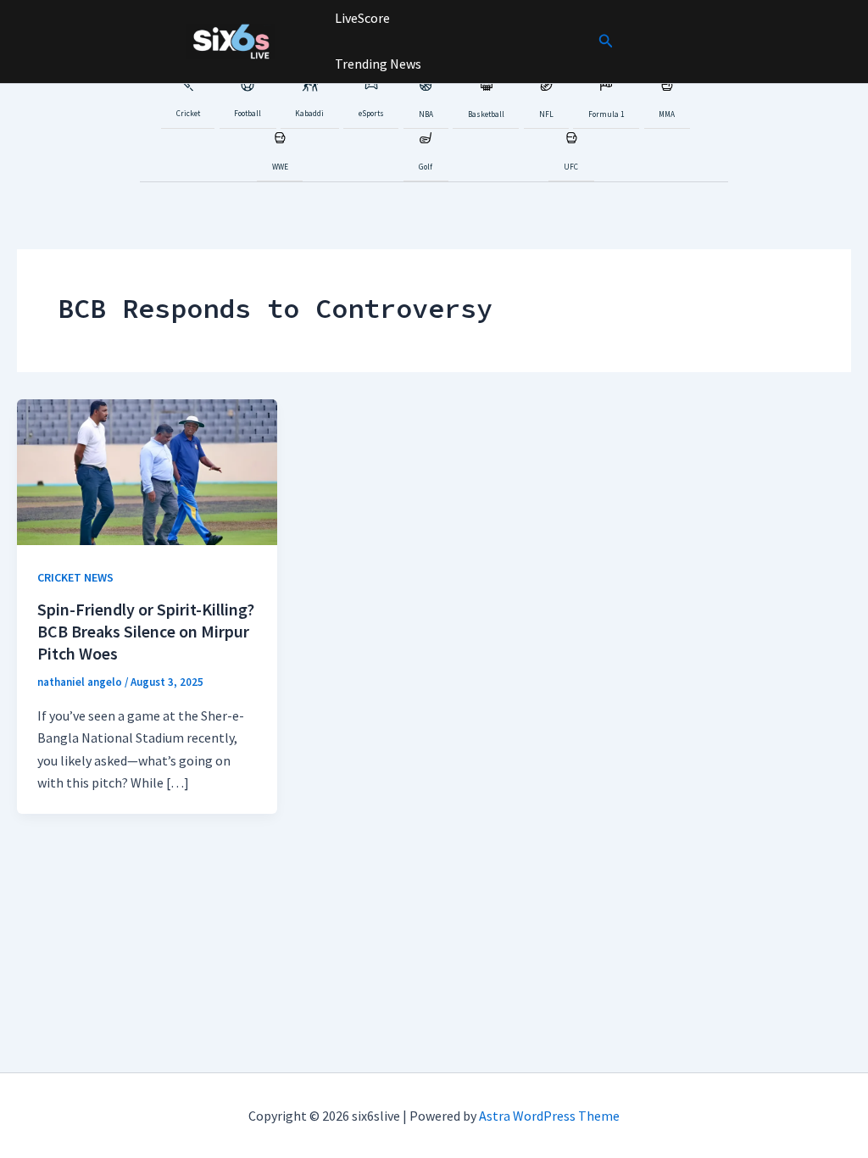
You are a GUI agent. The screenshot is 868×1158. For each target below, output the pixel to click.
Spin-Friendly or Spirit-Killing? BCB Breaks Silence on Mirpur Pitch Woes (145, 631)
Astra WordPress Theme (549, 1115)
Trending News (376, 63)
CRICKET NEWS (75, 577)
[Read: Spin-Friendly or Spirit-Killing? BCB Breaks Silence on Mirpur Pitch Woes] (147, 470)
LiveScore (361, 17)
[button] (606, 42)
